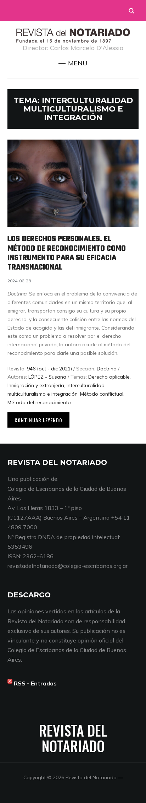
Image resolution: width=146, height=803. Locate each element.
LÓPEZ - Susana (47, 377)
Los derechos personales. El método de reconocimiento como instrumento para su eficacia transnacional (66, 253)
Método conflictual (101, 394)
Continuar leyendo (38, 420)
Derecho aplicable (109, 377)
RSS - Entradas (35, 683)
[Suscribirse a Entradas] (9, 683)
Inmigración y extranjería (35, 385)
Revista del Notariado (73, 738)
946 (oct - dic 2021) (49, 368)
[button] (73, 63)
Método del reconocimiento (39, 402)
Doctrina (107, 368)
